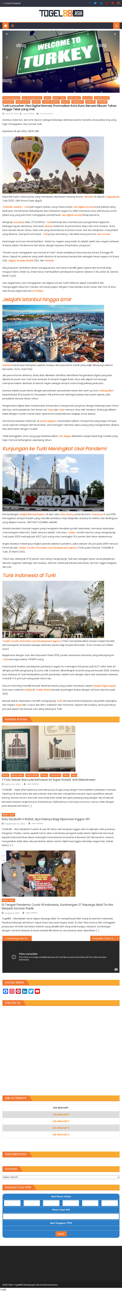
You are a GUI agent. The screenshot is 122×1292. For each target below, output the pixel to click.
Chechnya (96, 514)
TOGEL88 (102, 102)
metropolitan (106, 390)
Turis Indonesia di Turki (28, 575)
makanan (55, 775)
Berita (47, 98)
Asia (61, 409)
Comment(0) (46, 113)
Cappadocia (112, 196)
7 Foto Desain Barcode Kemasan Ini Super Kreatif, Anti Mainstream (48, 779)
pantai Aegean (48, 421)
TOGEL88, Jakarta (11, 206)
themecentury (50, 1284)
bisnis (44, 775)
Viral (74, 775)
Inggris (11, 260)
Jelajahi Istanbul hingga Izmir (36, 299)
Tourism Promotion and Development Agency (52, 547)
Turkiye (71, 532)
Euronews (19, 222)
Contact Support (12, 3)
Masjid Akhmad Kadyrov (33, 514)
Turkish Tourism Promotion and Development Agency (31, 641)
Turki (27, 206)
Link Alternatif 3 (61, 1127)
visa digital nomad (83, 206)
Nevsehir (89, 196)
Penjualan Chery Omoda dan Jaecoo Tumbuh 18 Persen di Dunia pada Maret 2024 (106, 938)
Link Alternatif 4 (61, 1134)
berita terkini (74, 98)
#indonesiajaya (11, 98)
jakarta (36, 102)
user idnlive (28, 113)
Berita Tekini (59, 98)
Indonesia (8, 102)
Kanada (49, 260)
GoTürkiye (37, 290)
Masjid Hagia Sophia (104, 685)
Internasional (23, 102)
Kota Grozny (66, 514)
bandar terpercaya (32, 98)
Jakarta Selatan (51, 102)
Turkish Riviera (43, 689)
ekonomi (87, 98)
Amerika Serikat (25, 260)
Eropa (50, 409)
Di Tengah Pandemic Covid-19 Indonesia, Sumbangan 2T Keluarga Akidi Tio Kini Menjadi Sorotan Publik (57, 906)
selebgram (77, 102)
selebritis (90, 102)
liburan (65, 102)
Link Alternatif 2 (61, 1121)
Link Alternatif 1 (61, 1114)
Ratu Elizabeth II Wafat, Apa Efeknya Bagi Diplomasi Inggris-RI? (46, 819)
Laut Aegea (64, 436)
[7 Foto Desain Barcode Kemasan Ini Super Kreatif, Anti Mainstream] (61, 749)
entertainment (102, 98)
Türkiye (22, 547)
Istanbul (48, 226)
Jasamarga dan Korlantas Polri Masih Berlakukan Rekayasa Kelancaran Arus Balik (19, 938)
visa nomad (103, 234)
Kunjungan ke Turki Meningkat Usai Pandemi (54, 448)
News (66, 775)
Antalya (28, 689)
